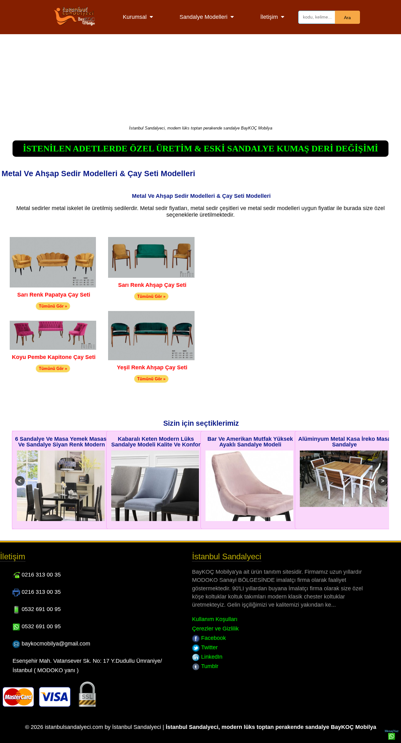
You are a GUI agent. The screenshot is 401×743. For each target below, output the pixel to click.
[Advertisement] (200, 78)
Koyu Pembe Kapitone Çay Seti (54, 357)
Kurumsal (135, 17)
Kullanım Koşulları (214, 619)
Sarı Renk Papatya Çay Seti (53, 295)
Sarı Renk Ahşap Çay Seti (152, 285)
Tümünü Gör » (53, 306)
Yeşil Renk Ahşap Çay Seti (152, 367)
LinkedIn (211, 657)
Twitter (209, 647)
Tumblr (209, 666)
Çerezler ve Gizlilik (215, 628)
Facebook (213, 638)
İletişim (269, 17)
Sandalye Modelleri (203, 17)
